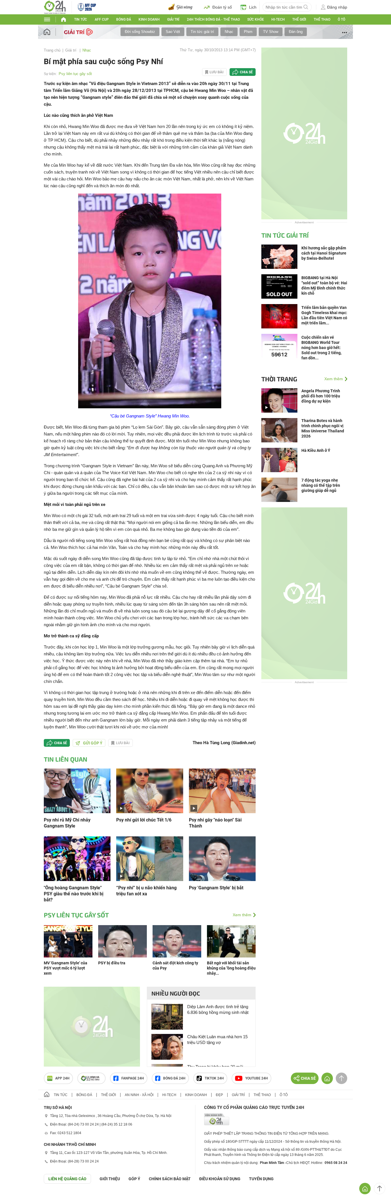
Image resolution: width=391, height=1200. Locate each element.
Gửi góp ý (92, 743)
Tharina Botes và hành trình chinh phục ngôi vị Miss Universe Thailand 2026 (322, 428)
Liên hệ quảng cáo (67, 1179)
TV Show (270, 31)
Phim (248, 31)
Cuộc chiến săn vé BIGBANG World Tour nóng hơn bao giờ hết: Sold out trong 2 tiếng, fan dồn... (321, 347)
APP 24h (62, 1078)
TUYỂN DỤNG (261, 1179)
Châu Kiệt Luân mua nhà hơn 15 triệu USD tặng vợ (217, 1039)
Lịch (252, 7)
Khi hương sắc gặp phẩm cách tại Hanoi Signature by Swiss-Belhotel (323, 253)
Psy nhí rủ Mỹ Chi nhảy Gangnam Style (67, 823)
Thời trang (279, 379)
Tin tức (80, 19)
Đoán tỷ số (222, 7)
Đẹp (219, 1095)
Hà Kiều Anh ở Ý (315, 450)
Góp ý (134, 1179)
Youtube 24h (256, 1078)
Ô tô (341, 19)
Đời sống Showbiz (140, 31)
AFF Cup (102, 19)
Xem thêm (242, 915)
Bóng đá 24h (174, 1078)
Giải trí (173, 19)
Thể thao (322, 19)
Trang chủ (52, 50)
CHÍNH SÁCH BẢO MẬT (170, 1179)
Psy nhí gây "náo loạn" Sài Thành (215, 823)
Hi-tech (278, 19)
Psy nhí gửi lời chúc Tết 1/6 (143, 820)
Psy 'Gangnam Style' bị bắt (216, 887)
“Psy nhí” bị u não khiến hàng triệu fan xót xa (146, 890)
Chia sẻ (246, 72)
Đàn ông (296, 31)
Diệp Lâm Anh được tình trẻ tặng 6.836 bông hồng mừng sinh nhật (217, 1009)
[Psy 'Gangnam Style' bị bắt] (222, 858)
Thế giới (299, 19)
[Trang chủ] (52, 32)
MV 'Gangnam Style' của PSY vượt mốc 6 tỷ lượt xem (65, 968)
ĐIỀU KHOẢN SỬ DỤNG (219, 1179)
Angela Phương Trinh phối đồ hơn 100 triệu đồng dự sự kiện (320, 396)
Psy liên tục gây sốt (75, 74)
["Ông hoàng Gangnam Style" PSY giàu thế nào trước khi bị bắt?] (77, 858)
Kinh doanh (149, 19)
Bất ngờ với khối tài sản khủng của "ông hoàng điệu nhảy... (231, 968)
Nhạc (229, 31)
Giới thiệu (110, 1179)
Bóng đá (123, 19)
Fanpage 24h (132, 1078)
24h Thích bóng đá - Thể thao (213, 19)
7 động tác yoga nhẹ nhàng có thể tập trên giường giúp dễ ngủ (320, 485)
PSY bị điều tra (111, 963)
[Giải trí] (79, 31)
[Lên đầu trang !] (379, 1188)
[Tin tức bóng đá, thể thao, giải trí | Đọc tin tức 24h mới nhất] (55, 6)
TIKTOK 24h (214, 1078)
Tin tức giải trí (202, 31)
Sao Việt (173, 31)
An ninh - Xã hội (139, 1095)
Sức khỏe (255, 19)
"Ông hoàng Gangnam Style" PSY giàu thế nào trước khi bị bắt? (73, 894)
